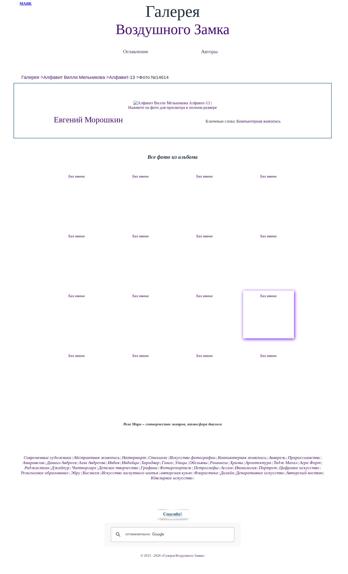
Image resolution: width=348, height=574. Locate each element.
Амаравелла (34, 462)
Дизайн (227, 472)
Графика (149, 467)
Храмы (236, 462)
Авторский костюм (304, 472)
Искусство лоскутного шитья (129, 472)
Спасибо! (172, 513)
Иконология (246, 467)
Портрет (268, 467)
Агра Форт (310, 462)
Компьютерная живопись (258, 121)
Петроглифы (206, 467)
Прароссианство (304, 457)
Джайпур (60, 467)
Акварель (277, 457)
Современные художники (47, 457)
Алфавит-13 (122, 77)
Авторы (209, 51)
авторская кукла (176, 472)
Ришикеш (219, 462)
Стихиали (157, 457)
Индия (113, 462)
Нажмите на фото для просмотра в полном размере (172, 107)
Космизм (91, 472)
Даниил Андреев (61, 462)
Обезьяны (198, 462)
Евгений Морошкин (88, 119)
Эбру (75, 472)
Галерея (30, 77)
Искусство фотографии (192, 457)
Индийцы (130, 462)
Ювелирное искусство (172, 478)
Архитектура (258, 462)
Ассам (227, 467)
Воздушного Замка (173, 29)
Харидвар (150, 462)
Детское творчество (118, 467)
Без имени (77, 176)
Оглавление (135, 51)
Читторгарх (84, 467)
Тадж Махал (285, 462)
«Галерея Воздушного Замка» (183, 555)
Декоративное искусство (260, 472)
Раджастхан (36, 467)
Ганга (167, 462)
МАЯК (26, 4)
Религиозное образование (45, 472)
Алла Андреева (92, 462)
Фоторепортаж (176, 467)
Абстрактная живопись (97, 457)
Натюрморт (134, 457)
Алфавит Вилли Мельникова (74, 77)
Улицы (181, 462)
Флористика (206, 472)
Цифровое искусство (299, 467)
